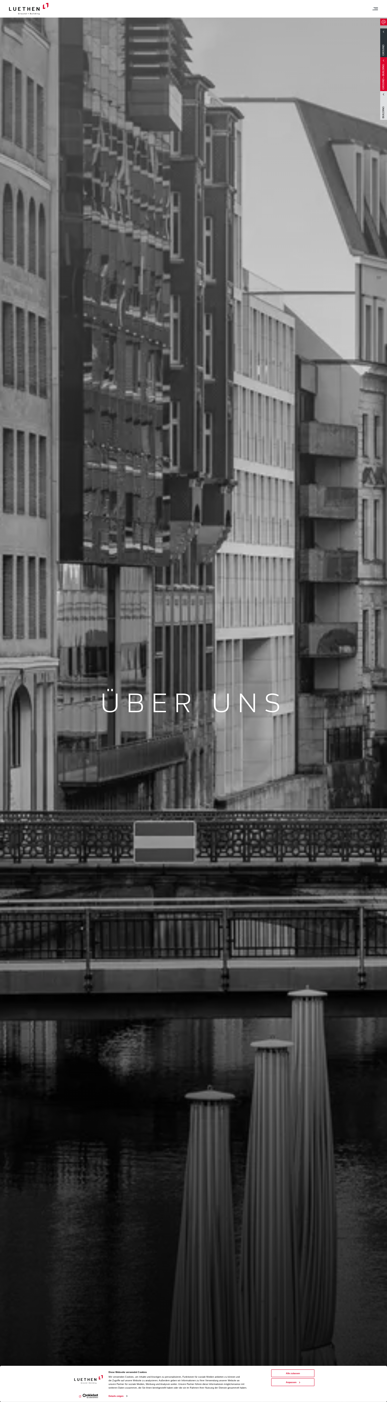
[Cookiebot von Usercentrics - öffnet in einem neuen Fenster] (88, 1396)
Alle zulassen (293, 1373)
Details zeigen (116, 1396)
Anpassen (291, 1382)
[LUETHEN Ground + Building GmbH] (28, 9)
